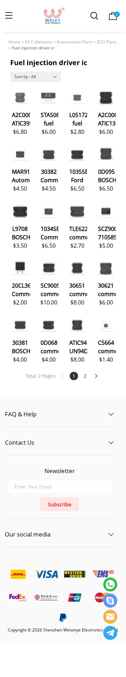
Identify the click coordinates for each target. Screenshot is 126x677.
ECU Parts (107, 42)
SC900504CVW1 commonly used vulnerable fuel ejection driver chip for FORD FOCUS (49, 289)
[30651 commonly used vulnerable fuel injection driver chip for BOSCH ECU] (77, 268)
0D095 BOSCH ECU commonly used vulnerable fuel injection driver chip (107, 175)
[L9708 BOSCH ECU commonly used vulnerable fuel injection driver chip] (20, 211)
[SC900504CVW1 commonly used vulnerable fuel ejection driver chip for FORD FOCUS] (49, 268)
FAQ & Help (20, 414)
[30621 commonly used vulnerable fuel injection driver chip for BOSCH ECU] (106, 268)
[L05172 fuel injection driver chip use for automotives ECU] (77, 97)
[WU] (74, 574)
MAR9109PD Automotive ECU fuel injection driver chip (21, 175)
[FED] (17, 597)
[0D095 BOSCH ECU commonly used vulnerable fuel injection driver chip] (106, 154)
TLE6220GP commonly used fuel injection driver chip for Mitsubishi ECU (78, 232)
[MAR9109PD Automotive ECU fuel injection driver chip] (20, 154)
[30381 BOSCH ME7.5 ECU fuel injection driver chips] (20, 325)
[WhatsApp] (110, 584)
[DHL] (17, 574)
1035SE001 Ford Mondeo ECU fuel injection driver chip (78, 175)
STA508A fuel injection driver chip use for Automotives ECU (49, 118)
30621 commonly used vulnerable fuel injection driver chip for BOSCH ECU (107, 289)
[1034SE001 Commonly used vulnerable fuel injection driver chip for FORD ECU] (49, 211)
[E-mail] (110, 617)
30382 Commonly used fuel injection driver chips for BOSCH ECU (49, 175)
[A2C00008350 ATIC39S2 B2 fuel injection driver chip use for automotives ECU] (20, 97)
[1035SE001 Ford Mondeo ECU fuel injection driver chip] (77, 154)
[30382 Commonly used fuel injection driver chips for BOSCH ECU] (49, 154)
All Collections (38, 42)
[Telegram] (110, 633)
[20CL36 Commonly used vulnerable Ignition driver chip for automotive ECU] (20, 268)
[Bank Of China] (46, 597)
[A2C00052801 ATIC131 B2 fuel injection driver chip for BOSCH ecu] (106, 97)
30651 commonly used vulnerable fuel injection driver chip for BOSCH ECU (78, 289)
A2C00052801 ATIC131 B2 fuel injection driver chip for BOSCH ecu (107, 118)
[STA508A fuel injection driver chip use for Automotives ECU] (49, 97)
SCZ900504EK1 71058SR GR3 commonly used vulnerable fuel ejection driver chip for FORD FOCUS (107, 232)
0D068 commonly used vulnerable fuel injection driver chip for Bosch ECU (49, 346)
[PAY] (74, 597)
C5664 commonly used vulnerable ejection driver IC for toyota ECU (107, 346)
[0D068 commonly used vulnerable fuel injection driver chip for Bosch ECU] (49, 325)
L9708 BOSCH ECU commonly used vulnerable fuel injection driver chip (21, 232)
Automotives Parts (74, 42)
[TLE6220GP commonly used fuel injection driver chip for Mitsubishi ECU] (77, 211)
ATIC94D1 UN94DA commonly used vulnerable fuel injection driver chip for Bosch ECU (78, 346)
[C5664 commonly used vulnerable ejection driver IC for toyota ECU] (106, 325)
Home (14, 42)
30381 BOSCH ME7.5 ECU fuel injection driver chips (21, 346)
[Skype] (110, 601)
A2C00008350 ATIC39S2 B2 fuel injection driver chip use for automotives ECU (21, 118)
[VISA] (46, 574)
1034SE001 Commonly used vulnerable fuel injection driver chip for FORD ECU (49, 232)
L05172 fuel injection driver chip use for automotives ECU (78, 118)
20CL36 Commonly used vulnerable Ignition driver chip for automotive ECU (21, 289)
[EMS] (102, 574)
